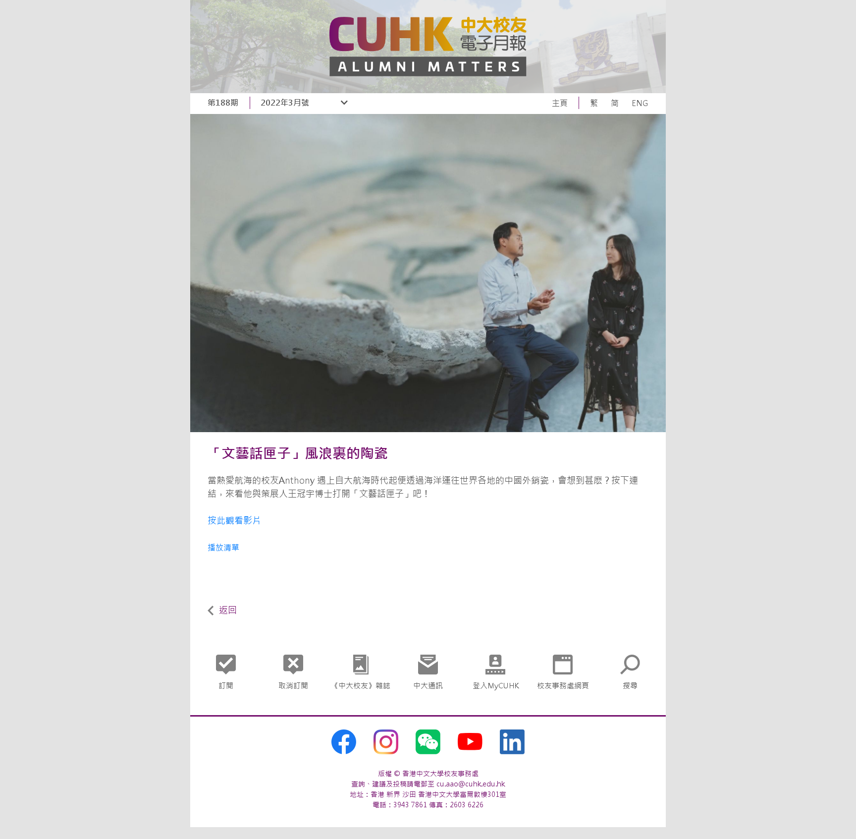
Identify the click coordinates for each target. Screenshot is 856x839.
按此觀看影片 (234, 520)
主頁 (560, 103)
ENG (640, 103)
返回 (228, 610)
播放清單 (223, 548)
